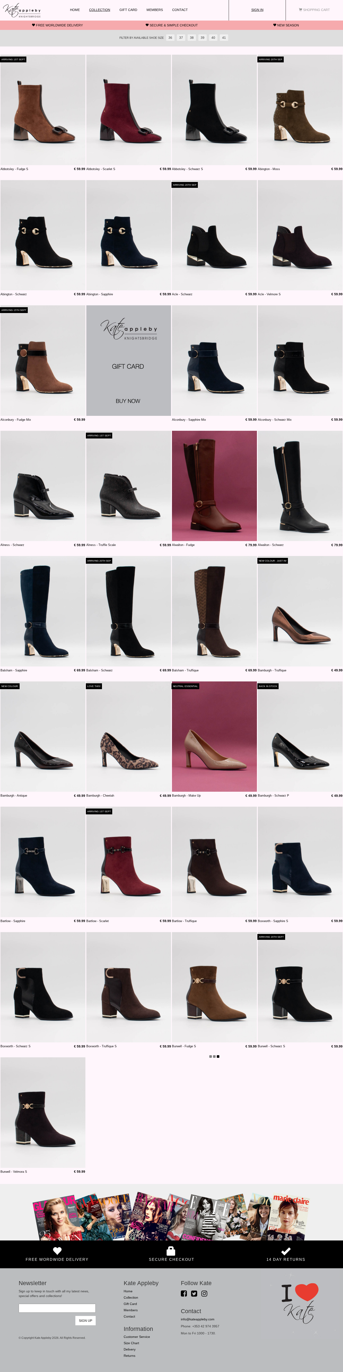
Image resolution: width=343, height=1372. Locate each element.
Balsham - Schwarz (99, 670)
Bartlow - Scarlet (97, 921)
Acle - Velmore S (269, 294)
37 (181, 37)
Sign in (257, 10)
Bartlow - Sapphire (12, 921)
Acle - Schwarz (182, 294)
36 (170, 37)
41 (224, 37)
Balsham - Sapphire (13, 670)
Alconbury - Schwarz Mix (275, 419)
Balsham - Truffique (185, 670)
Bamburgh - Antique (13, 795)
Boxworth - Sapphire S (273, 921)
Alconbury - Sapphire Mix (189, 419)
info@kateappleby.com (197, 1319)
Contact (180, 10)
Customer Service (137, 1337)
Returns (129, 1356)
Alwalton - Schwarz (271, 545)
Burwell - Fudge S (184, 1046)
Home (75, 10)
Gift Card (128, 10)
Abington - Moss (269, 169)
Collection (99, 10)
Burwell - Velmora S (13, 1171)
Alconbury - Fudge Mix (15, 419)
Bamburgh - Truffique (272, 670)
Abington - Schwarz (13, 294)
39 (202, 37)
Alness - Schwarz (12, 545)
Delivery (130, 1349)
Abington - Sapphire (99, 294)
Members (155, 10)
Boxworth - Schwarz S (15, 1046)
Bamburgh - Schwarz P (273, 795)
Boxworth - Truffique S (101, 1046)
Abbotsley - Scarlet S (100, 169)
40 (213, 37)
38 (192, 37)
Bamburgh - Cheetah (100, 795)
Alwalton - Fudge (183, 545)
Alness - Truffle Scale (101, 545)
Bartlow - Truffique (184, 921)
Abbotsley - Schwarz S (187, 169)
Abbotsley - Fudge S (14, 169)
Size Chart (131, 1343)
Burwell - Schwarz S (271, 1046)
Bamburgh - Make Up (186, 795)
